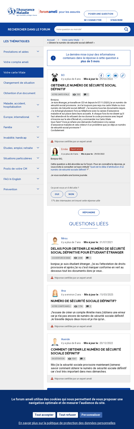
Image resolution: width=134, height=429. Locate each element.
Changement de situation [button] (19, 82)
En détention (58, 359)
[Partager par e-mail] (115, 76)
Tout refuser (67, 414)
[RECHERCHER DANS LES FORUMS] (126, 29)
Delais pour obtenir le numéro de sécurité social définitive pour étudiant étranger (88, 250)
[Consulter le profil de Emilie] (55, 154)
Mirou (64, 238)
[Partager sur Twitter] (108, 76)
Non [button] (73, 195)
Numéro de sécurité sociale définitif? (83, 301)
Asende (65, 339)
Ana (63, 290)
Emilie (64, 149)
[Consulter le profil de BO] (55, 80)
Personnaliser (90, 414)
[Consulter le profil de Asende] (55, 344)
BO (63, 75)
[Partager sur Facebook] (101, 76)
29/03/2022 (92, 154)
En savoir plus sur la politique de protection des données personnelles (67, 423)
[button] (67, 18)
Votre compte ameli (61, 306)
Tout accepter (44, 414)
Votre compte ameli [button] (15, 62)
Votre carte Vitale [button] (14, 72)
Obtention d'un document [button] (19, 93)
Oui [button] (59, 194)
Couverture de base (61, 258)
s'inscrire (116, 20)
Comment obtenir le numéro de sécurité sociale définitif (86, 351)
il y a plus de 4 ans (69, 154)
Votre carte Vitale (60, 94)
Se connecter (92, 20)
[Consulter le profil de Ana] (55, 296)
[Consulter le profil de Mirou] (55, 243)
